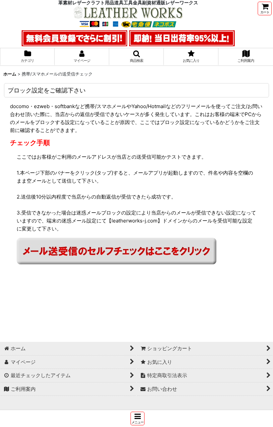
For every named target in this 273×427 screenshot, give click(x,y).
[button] (137, 418)
